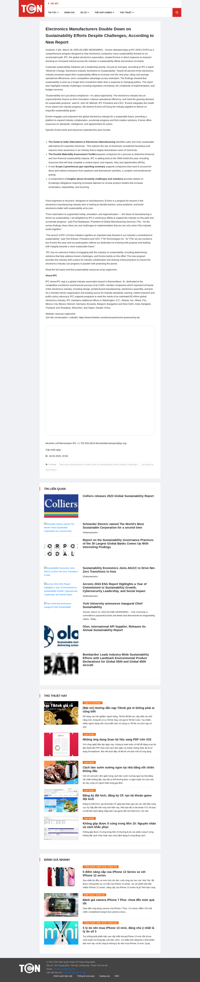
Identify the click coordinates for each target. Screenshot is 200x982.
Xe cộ (83, 12)
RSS (117, 976)
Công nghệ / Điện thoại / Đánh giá (100, 867)
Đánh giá (69, 12)
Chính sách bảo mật (62, 976)
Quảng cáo (105, 976)
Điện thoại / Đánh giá (94, 895)
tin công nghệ (69, 972)
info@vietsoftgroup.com (64, 969)
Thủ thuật (126, 12)
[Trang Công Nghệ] (29, 968)
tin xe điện (81, 972)
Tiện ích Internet (92, 703)
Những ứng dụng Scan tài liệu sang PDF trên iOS (117, 739)
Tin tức (52, 12)
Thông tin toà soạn (86, 976)
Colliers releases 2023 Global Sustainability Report (118, 496)
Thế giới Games (103, 12)
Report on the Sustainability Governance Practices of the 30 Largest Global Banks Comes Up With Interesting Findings (118, 543)
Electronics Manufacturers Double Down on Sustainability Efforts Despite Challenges (98, 464)
